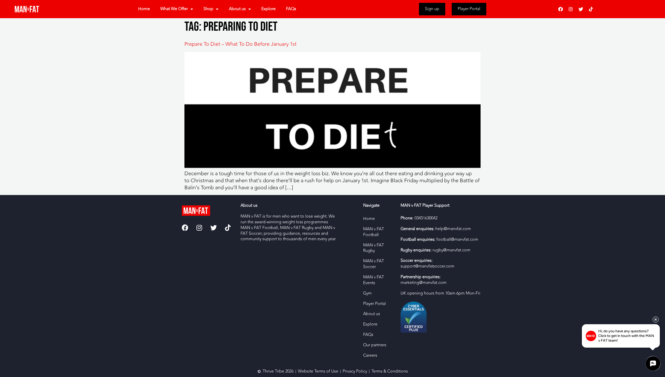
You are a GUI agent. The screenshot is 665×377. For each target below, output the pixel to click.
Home (144, 9)
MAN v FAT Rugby (373, 248)
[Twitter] (581, 9)
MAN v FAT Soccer (373, 264)
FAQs (291, 9)
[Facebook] (560, 9)
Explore (268, 9)
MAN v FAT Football (373, 232)
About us (237, 9)
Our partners (374, 345)
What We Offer (174, 9)
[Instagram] (570, 9)
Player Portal (374, 304)
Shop (208, 9)
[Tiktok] (591, 9)
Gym (367, 293)
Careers (370, 355)
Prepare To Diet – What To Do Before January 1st (240, 44)
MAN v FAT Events (373, 280)
